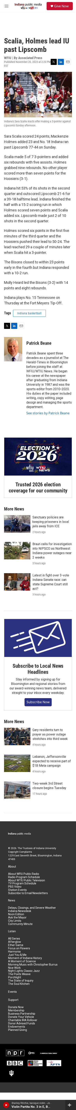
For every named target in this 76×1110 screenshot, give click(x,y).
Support (13, 999)
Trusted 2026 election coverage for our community (38, 487)
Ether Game (15, 945)
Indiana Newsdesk (19, 911)
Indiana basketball (29, 313)
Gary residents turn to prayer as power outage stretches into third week (50, 734)
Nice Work (14, 967)
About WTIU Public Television (26, 880)
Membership (16, 1010)
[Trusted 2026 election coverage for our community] (38, 457)
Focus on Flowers (19, 948)
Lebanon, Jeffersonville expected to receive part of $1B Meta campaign (51, 761)
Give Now (61, 6)
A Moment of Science (22, 961)
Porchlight (14, 977)
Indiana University (46, 848)
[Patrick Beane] (13, 349)
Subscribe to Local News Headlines (38, 669)
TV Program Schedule (22, 883)
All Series (14, 938)
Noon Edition (16, 914)
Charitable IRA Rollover (22, 1020)
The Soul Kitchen (19, 983)
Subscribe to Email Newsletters (28, 893)
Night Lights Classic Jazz (24, 970)
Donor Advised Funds (21, 1023)
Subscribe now (38, 702)
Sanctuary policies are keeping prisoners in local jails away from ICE (50, 521)
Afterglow (14, 941)
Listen (12, 931)
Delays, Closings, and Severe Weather (32, 907)
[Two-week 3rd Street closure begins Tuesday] (17, 790)
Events (12, 991)
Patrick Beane (38, 343)
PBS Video (14, 886)
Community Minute (20, 924)
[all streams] (70, 1105)
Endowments (16, 1026)
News (11, 900)
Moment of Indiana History (25, 958)
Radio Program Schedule (24, 877)
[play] (6, 1105)
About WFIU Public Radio (23, 873)
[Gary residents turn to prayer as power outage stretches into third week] (17, 736)
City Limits (14, 920)
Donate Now (16, 1007)
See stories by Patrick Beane (48, 413)
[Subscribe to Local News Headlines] (38, 638)
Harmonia (14, 951)
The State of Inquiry (20, 980)
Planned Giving (17, 1029)
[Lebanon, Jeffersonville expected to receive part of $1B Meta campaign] (17, 763)
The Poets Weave (19, 974)
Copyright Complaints (20, 852)
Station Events (17, 889)
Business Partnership (21, 1013)
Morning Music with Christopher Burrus (33, 964)
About (12, 866)
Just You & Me (17, 954)
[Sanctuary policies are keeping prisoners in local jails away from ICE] (17, 524)
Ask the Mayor (17, 917)
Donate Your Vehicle (21, 1016)
